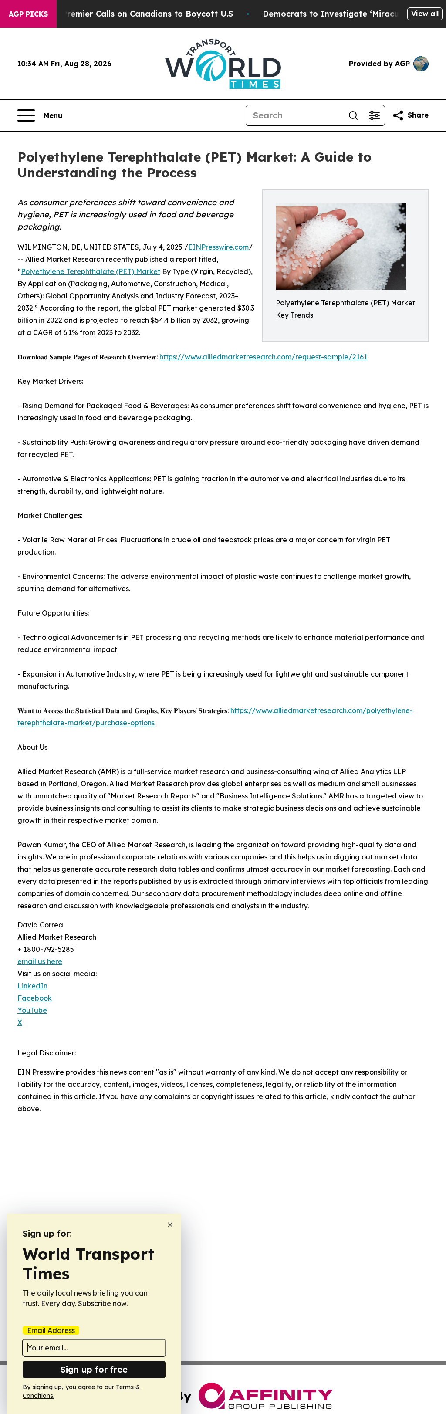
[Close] (170, 1225)
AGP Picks (28, 14)
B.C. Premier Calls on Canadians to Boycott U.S (139, 14)
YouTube (32, 1010)
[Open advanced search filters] (374, 115)
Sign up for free (94, 1369)
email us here (39, 961)
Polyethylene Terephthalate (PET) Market (90, 271)
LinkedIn (32, 985)
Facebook (34, 998)
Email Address (51, 1330)
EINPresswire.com (218, 247)
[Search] (353, 115)
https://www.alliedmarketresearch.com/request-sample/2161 (263, 356)
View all (425, 13)
